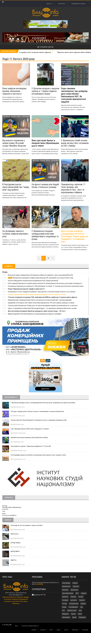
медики (83, 603)
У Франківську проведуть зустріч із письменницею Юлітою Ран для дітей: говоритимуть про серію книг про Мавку (43, 402)
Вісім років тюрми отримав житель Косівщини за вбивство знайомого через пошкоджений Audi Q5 (40, 275)
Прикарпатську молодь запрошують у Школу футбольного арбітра (29, 437)
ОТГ (63, 610)
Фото (51, 630)
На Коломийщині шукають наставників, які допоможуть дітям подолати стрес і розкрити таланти (38, 455)
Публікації (75, 630)
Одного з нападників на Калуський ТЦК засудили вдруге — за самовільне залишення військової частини (42, 308)
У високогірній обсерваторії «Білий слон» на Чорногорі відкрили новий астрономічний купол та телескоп (43, 305)
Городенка (82, 617)
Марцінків (65, 614)
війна (80, 614)
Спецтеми (85, 630)
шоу (80, 610)
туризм (73, 614)
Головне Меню (46, 47)
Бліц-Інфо (65, 590)
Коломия (65, 600)
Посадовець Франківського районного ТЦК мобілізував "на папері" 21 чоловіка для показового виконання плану (45, 286)
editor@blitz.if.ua (18, 595)
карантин (76, 586)
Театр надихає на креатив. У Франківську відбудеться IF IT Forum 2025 (31, 446)
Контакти (61, 4)
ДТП (77, 593)
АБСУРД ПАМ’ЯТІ (15, 551)
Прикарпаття (66, 586)
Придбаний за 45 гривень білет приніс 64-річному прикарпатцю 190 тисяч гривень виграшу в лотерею (41, 303)
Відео (58, 630)
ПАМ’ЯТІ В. (14, 560)
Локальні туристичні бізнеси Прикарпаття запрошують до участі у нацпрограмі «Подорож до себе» (39, 420)
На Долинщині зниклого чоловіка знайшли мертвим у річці (15, 234)
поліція (81, 597)
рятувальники (73, 603)
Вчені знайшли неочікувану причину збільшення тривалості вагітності (14, 91)
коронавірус (66, 583)
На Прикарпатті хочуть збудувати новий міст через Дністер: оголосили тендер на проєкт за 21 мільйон (41, 292)
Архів (48, 4)
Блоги (66, 630)
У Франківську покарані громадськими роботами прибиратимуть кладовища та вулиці (45, 235)
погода (64, 603)
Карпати (81, 600)
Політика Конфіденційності (30, 626)
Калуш (64, 607)
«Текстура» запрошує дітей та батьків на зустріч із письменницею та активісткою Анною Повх (37, 411)
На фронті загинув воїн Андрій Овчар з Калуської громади (45, 185)
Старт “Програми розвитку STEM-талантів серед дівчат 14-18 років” (30, 429)
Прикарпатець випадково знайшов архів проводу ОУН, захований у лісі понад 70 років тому (40, 278)
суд (81, 607)
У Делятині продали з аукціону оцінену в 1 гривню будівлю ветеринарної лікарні (45, 91)
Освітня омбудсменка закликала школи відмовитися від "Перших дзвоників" (33, 280)
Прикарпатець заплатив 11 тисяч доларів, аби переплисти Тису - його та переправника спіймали (73, 188)
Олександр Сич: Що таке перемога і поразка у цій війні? (27, 525)
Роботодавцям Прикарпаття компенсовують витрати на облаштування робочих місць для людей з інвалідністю (45, 283)
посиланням (39, 584)
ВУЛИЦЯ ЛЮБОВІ (15, 543)
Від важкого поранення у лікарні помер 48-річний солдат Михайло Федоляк (14, 143)
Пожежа (73, 597)
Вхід (16, 626)
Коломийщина (73, 607)
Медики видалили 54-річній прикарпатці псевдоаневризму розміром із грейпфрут (34, 314)
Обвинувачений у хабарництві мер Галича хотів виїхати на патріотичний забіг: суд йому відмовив (39, 300)
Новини (34, 630)
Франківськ (74, 590)
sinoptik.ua (12, 515)
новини (75, 583)
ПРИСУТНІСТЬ (14, 534)
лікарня (83, 593)
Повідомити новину (78, 4)
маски (74, 617)
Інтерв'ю (43, 630)
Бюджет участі (71, 610)
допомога (74, 600)
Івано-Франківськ (67, 593)
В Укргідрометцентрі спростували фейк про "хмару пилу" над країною (15, 187)
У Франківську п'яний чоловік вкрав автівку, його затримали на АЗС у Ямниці (75, 143)
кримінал (65, 597)
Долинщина (66, 617)
